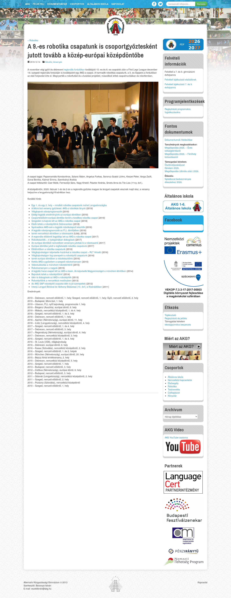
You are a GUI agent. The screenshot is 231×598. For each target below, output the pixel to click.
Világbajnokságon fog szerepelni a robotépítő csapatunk (59, 255)
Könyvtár (172, 395)
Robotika (172, 386)
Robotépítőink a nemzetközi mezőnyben (51, 280)
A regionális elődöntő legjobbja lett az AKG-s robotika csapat (61, 236)
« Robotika (33, 40)
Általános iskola (97, 4)
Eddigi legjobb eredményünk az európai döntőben (56, 214)
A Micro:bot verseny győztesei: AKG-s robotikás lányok (58, 208)
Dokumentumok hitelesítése (178, 139)
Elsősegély (173, 383)
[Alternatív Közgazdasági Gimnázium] (115, 26)
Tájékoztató (170, 315)
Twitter (160, 4)
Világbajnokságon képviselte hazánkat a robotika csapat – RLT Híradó (66, 252)
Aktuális (48, 62)
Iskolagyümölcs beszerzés (178, 324)
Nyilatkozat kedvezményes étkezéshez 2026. (178, 180)
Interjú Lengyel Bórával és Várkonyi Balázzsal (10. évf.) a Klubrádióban (66, 286)
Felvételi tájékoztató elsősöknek (180, 79)
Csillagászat (174, 392)
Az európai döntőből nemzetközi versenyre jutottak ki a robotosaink (64, 242)
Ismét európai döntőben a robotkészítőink (52, 258)
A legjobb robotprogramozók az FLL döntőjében (55, 230)
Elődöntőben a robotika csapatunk (48, 249)
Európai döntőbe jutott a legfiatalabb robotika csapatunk (59, 245)
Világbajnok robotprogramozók (46, 211)
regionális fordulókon (74, 69)
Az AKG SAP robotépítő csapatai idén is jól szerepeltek (58, 283)
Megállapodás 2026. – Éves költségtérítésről (178, 149)
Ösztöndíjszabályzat (175, 164)
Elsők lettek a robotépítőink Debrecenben (51, 224)
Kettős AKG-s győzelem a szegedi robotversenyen (56, 261)
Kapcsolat (117, 4)
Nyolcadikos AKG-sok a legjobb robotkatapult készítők (58, 227)
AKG (27, 4)
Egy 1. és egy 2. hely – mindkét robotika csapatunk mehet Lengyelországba (69, 205)
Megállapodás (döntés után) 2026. (182, 171)
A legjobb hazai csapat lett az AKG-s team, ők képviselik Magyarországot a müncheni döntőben (78, 271)
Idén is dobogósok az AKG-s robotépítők (51, 277)
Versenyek (57, 62)
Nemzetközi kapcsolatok (180, 380)
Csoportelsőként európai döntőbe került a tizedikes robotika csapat (64, 217)
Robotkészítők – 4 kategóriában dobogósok (53, 239)
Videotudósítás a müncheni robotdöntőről (51, 264)
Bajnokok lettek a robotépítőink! (47, 274)
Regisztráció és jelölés (176, 318)
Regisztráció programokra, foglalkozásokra (178, 110)
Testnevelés (174, 389)
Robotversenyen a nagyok (44, 267)
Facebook (154, 4)
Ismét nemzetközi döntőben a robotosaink (52, 233)
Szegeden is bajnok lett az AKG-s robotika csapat (55, 220)
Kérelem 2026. (172, 168)
